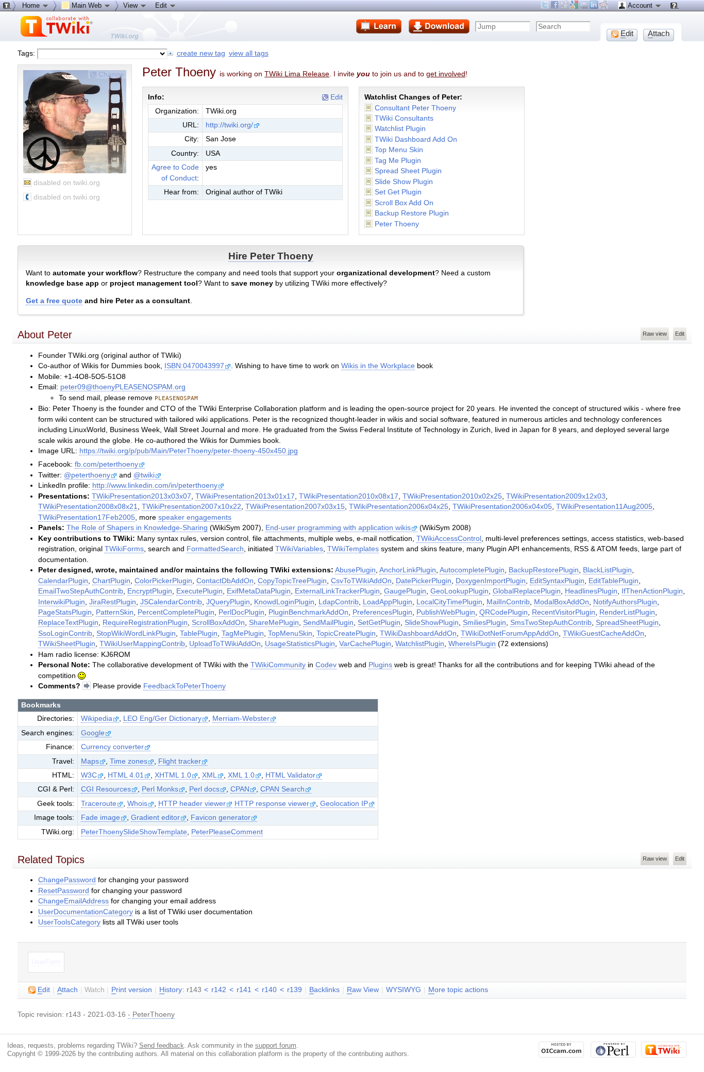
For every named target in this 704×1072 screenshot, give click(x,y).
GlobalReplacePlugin (527, 591)
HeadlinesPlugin (591, 591)
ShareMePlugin (274, 622)
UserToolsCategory (69, 922)
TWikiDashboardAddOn (418, 633)
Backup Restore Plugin (412, 213)
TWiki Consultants (404, 118)
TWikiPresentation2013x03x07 (141, 496)
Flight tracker (179, 761)
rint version (131, 990)
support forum (275, 1045)
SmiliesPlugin (484, 622)
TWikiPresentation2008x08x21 (88, 506)
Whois (137, 803)
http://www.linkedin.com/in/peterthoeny (154, 485)
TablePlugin (198, 633)
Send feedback (161, 1045)
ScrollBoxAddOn (218, 622)
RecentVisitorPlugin (563, 612)
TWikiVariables (299, 549)
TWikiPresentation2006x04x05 (502, 506)
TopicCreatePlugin (346, 633)
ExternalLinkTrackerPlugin (337, 591)
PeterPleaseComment (227, 832)
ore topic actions (458, 990)
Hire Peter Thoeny (270, 256)
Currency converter (112, 747)
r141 (244, 990)
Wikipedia (96, 718)
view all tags (249, 53)
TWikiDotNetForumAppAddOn (510, 633)
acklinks (324, 990)
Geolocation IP (344, 803)
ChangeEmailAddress (73, 901)
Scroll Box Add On (404, 203)
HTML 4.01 (126, 775)
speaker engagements (194, 517)
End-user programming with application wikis (338, 528)
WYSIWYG (403, 990)
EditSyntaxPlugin (557, 581)
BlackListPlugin (607, 570)
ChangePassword (67, 880)
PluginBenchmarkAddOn (308, 612)
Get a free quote (54, 301)
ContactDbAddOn (225, 581)
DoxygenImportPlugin (491, 581)
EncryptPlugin (149, 591)
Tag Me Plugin (398, 160)
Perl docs (204, 789)
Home (32, 5)
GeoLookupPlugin (459, 591)
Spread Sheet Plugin (408, 171)
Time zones (128, 761)
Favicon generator (220, 817)
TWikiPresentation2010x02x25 (452, 496)
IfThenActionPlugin (652, 591)
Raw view (655, 334)
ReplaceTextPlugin (68, 622)
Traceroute (98, 803)
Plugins (380, 665)
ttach (67, 990)
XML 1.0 (241, 775)
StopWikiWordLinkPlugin (136, 633)
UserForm (46, 962)
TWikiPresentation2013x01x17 (245, 496)
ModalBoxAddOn (561, 602)
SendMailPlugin (328, 622)
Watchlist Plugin (400, 129)
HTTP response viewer (271, 803)
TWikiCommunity (278, 665)
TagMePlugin (243, 633)
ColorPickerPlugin (163, 581)
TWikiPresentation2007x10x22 (191, 506)
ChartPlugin (111, 581)
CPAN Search (282, 789)
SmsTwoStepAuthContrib (551, 622)
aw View (363, 990)
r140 (269, 990)
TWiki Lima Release (296, 74)
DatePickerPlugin (423, 581)
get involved (445, 74)
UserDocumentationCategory (85, 912)
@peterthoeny (87, 475)
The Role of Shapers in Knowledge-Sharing (137, 528)
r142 (218, 990)
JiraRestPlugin (112, 602)
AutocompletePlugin (472, 570)
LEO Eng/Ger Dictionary (162, 718)
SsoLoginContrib (65, 633)
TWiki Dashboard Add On (416, 139)
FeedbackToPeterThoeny (184, 686)
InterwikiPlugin (61, 602)
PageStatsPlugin (65, 612)
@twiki (144, 475)
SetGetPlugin (379, 622)
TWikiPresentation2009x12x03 (556, 496)
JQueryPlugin (228, 602)
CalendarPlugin (63, 581)
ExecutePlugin (199, 591)
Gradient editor (155, 817)
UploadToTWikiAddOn (225, 644)
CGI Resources (106, 789)
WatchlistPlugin (419, 644)
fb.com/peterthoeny (106, 464)
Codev (326, 665)
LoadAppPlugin (387, 602)
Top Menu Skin (399, 150)
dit (44, 990)
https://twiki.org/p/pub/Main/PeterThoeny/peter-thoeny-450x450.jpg (188, 451)
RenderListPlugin (627, 612)
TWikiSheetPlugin (66, 644)
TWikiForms (124, 549)
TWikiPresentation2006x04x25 (398, 506)
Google (93, 733)
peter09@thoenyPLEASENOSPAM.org (123, 387)
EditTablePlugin (614, 581)
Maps (90, 761)
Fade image (100, 817)
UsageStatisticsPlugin (300, 644)
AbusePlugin (355, 570)
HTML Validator (290, 775)
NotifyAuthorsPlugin (625, 602)
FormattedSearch (215, 549)
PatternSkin (114, 612)
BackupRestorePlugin (544, 570)
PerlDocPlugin (241, 612)
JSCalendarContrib (171, 602)
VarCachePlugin (365, 644)
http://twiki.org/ (229, 125)
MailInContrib (508, 602)
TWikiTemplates (353, 549)
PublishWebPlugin (445, 612)
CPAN (239, 789)
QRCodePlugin (503, 612)
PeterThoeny (153, 1014)
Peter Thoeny (397, 224)
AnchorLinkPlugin (407, 570)
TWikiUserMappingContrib (142, 644)
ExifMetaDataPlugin (259, 591)
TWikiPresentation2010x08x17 (348, 496)
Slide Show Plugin (404, 182)
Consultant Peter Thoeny (415, 108)
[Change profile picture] (74, 169)
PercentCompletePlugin (176, 612)
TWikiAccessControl (448, 538)
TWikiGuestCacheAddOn (603, 633)
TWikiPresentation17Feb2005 (86, 517)
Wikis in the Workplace (378, 366)
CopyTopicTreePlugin (292, 581)
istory (170, 990)
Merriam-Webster (241, 718)
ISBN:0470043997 (194, 366)
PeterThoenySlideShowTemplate (134, 832)
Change (111, 74)
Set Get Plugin (398, 192)
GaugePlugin (405, 591)
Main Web (87, 5)
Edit (335, 97)
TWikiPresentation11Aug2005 (604, 506)
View (131, 5)
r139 (294, 990)
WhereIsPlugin (472, 644)
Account (640, 5)
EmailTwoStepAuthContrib (80, 591)
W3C (89, 775)
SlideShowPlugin (432, 622)
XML (209, 775)
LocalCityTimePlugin (449, 602)
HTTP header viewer (192, 803)
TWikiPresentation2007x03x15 (295, 506)
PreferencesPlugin (382, 612)
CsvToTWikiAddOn (361, 581)
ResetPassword (63, 891)
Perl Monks (160, 789)
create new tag (201, 53)
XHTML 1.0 (173, 775)
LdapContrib (339, 602)
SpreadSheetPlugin (627, 622)
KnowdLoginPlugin (284, 602)
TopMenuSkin (290, 633)
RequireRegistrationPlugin (145, 622)
